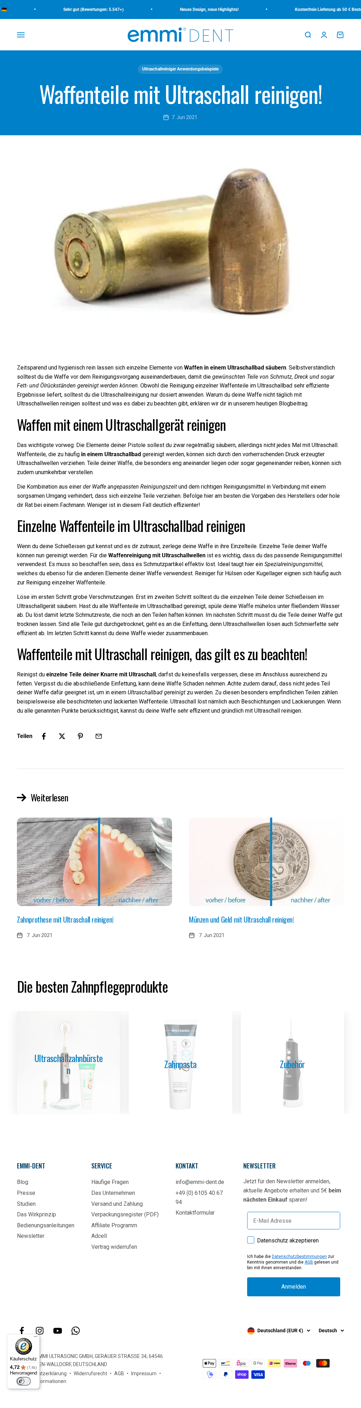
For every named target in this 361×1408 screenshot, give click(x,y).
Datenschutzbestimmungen (299, 1256)
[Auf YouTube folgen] (57, 1330)
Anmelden (293, 1286)
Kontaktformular (195, 1212)
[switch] (24, 1381)
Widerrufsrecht (90, 1373)
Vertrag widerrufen (114, 1246)
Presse (26, 1193)
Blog (22, 1182)
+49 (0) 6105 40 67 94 (199, 1197)
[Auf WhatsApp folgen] (75, 1330)
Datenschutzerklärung (42, 1373)
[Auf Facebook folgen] (21, 1330)
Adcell (99, 1236)
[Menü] (35, 1338)
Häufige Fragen (110, 1182)
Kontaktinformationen (41, 1381)
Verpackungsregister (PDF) (125, 1214)
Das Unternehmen (113, 1193)
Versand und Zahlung (117, 1204)
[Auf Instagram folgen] (39, 1330)
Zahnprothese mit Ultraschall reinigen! (65, 919)
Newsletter (30, 1236)
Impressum (144, 1373)
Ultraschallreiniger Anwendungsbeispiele (180, 69)
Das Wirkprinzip (36, 1214)
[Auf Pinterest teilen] (80, 736)
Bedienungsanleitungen (45, 1225)
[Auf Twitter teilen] (62, 736)
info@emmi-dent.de (200, 1182)
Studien (26, 1204)
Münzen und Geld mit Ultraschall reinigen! (241, 919)
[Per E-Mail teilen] (99, 736)
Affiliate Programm (114, 1225)
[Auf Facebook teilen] (44, 736)
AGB (309, 1262)
